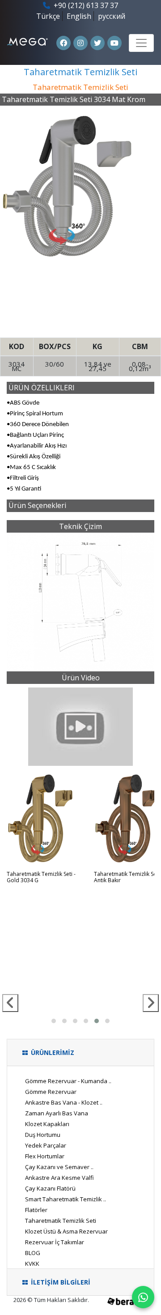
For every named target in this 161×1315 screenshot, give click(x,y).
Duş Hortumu (42, 1135)
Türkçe (48, 16)
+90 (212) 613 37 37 (85, 5)
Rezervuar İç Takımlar (54, 1242)
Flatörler (36, 1210)
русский (111, 16)
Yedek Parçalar (45, 1145)
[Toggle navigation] (141, 43)
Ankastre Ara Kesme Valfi (59, 1178)
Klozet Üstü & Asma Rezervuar (66, 1231)
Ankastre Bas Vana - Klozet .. (63, 1102)
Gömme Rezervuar (50, 1092)
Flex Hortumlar (44, 1156)
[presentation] (10, 1003)
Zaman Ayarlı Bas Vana (56, 1113)
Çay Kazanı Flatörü (50, 1188)
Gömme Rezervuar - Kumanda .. (68, 1081)
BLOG (32, 1253)
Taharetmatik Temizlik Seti (60, 1221)
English (79, 16)
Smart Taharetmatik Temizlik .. (65, 1199)
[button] (53, 1020)
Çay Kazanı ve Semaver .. (59, 1167)
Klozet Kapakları (47, 1124)
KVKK (32, 1263)
